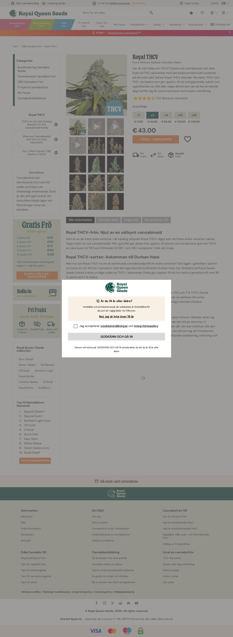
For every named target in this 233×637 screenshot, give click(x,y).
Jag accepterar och (118, 326)
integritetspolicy (146, 326)
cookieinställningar (114, 326)
